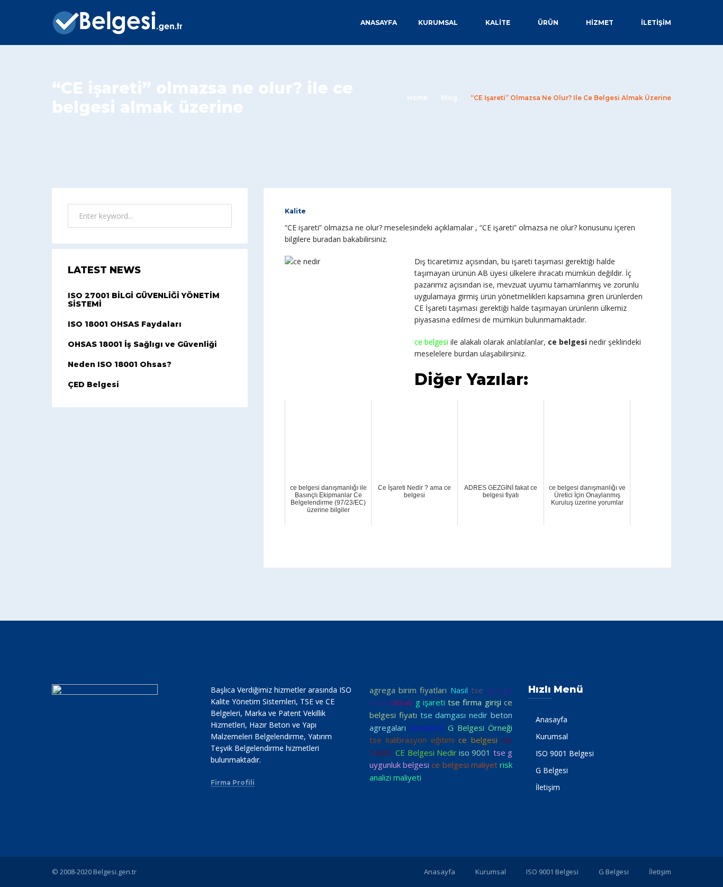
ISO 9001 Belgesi (565, 753)
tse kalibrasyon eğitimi (412, 739)
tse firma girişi (474, 702)
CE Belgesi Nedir (426, 752)
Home (417, 98)
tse (477, 690)
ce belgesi (478, 739)
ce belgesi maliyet (464, 764)
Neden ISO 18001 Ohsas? (119, 364)
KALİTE (497, 22)
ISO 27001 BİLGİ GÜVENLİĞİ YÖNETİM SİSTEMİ (144, 300)
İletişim (656, 22)
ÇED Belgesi (93, 384)
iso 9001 (475, 752)
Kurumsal (438, 22)
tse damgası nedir (454, 715)
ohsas (401, 702)
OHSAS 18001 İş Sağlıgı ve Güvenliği (142, 344)
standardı (427, 727)
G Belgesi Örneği (480, 727)
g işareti (430, 702)
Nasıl (459, 690)
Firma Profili (233, 782)
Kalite (295, 211)
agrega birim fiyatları (408, 690)
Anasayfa (378, 22)
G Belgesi (552, 770)
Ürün (548, 22)
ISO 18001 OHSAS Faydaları (125, 324)
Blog (449, 98)
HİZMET (599, 22)
